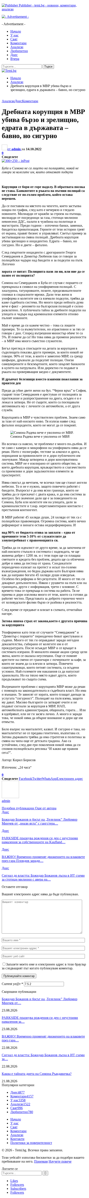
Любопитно (19, 51)
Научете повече (60, 1161)
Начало (15, 31)
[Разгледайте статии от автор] (10, 797)
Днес (14, 55)
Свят (13, 39)
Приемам (41, 1161)
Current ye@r (12, 984)
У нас (14, 35)
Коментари (18, 43)
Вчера (14, 59)
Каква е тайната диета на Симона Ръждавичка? (37, 1074)
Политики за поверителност (31, 1143)
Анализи (16, 47)
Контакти (17, 1139)
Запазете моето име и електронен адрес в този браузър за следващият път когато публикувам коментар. (44, 966)
